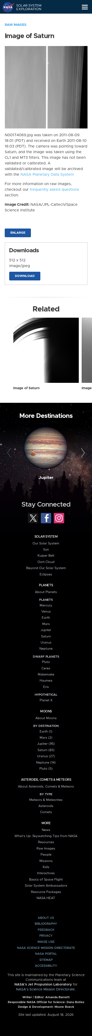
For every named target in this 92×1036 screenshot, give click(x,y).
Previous (10, 453)
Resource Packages (46, 892)
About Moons (46, 718)
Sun (46, 549)
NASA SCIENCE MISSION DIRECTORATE (46, 948)
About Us (46, 918)
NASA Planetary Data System (47, 174)
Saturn (46, 636)
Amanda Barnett (57, 997)
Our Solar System (46, 543)
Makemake (46, 674)
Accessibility (46, 965)
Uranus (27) (46, 756)
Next (82, 453)
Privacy (46, 935)
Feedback (46, 929)
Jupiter (46, 478)
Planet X (46, 700)
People (46, 854)
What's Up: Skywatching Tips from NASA (45, 836)
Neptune (46, 648)
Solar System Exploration (26, 7)
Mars (46, 624)
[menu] (84, 7)
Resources (46, 842)
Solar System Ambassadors (46, 885)
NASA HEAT (46, 898)
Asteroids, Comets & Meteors (46, 779)
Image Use (46, 941)
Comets (46, 812)
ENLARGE (17, 232)
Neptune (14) (46, 762)
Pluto (46, 662)
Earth (46, 617)
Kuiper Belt (46, 555)
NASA (6, 7)
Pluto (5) (46, 768)
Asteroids (45, 806)
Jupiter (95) (46, 743)
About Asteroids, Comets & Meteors (46, 786)
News (46, 830)
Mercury (46, 605)
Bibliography (46, 923)
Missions (46, 861)
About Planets (46, 592)
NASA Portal (46, 953)
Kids (46, 867)
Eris (46, 687)
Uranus (46, 642)
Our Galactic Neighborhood (26, 17)
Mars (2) (46, 737)
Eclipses (46, 574)
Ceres (46, 668)
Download (25, 276)
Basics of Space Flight (46, 879)
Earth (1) (46, 731)
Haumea (46, 680)
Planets (46, 585)
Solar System (46, 536)
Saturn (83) (46, 750)
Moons (46, 711)
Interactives (46, 873)
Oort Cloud (46, 562)
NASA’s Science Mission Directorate (45, 989)
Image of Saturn (26, 388)
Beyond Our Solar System (46, 568)
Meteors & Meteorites (46, 800)
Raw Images (15, 25)
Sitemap (46, 960)
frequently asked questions (54, 189)
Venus (46, 611)
